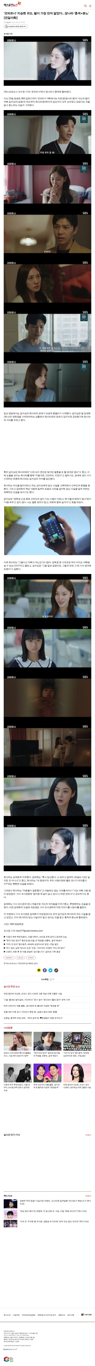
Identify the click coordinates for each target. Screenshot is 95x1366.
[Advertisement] (22, 1172)
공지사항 (70, 1315)
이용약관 (16, 1315)
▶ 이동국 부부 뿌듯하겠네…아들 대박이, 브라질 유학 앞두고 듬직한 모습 (35, 936)
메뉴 (90, 6)
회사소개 (7, 1315)
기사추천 (47, 979)
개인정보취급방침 (28, 1315)
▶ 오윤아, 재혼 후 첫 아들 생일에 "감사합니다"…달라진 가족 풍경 (32, 951)
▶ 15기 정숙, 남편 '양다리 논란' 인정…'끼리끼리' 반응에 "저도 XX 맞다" (34, 948)
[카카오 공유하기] (38, 970)
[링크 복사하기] (56, 970)
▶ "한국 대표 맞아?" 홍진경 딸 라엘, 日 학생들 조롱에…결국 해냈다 (33, 940)
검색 (85, 6)
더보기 (88, 1135)
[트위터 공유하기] (50, 970)
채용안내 (61, 1315)
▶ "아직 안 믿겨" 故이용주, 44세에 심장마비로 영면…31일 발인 (31, 944)
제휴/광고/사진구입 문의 (46, 1315)
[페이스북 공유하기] (44, 970)
